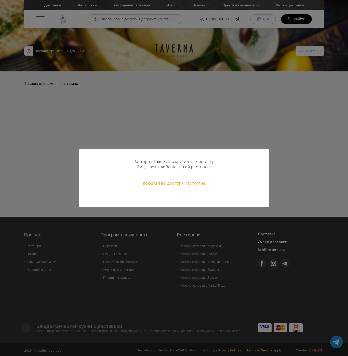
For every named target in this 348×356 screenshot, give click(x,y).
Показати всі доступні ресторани (174, 183)
